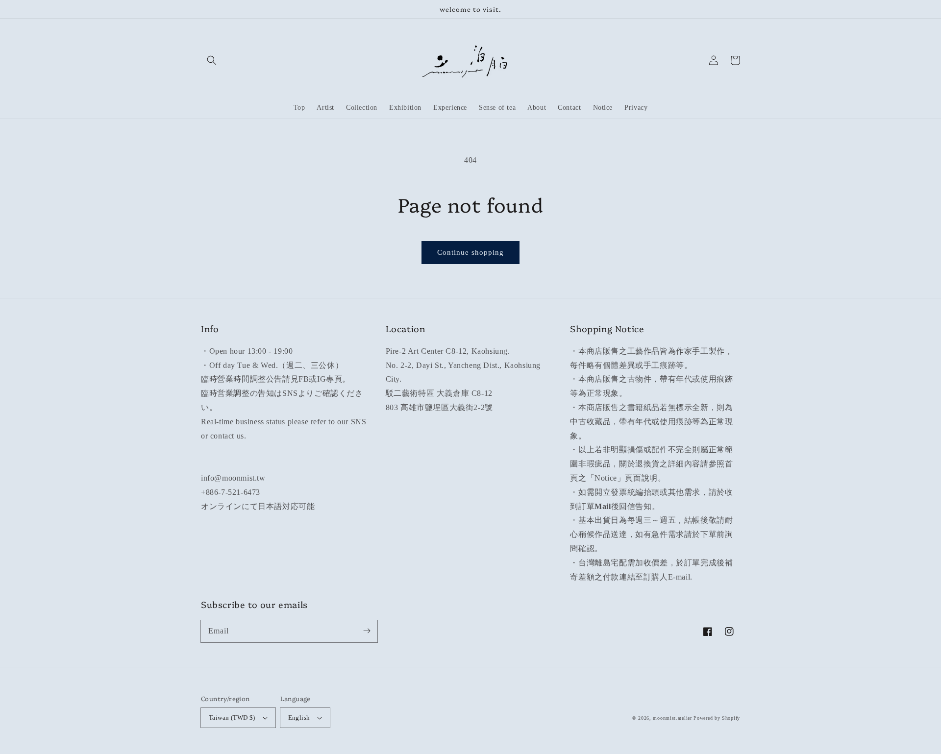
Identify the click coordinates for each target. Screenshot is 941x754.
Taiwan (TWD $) (232, 717)
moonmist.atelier (672, 718)
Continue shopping (470, 252)
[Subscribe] (366, 631)
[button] (212, 60)
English (299, 717)
